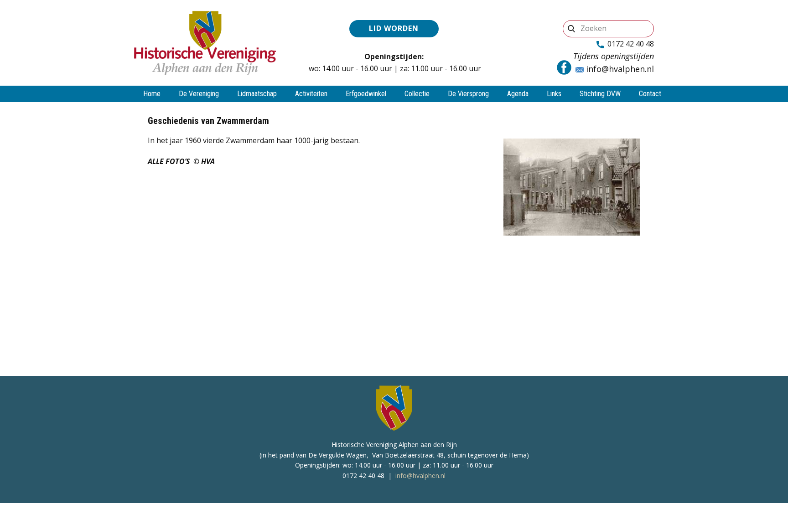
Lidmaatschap (257, 93)
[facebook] (564, 67)
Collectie (417, 93)
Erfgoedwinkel (366, 93)
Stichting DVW (600, 93)
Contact (650, 93)
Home (152, 93)
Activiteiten (311, 93)
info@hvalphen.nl (619, 68)
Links (554, 93)
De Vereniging (199, 93)
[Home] (205, 42)
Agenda (518, 93)
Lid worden (394, 28)
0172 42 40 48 (629, 44)
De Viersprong (468, 93)
